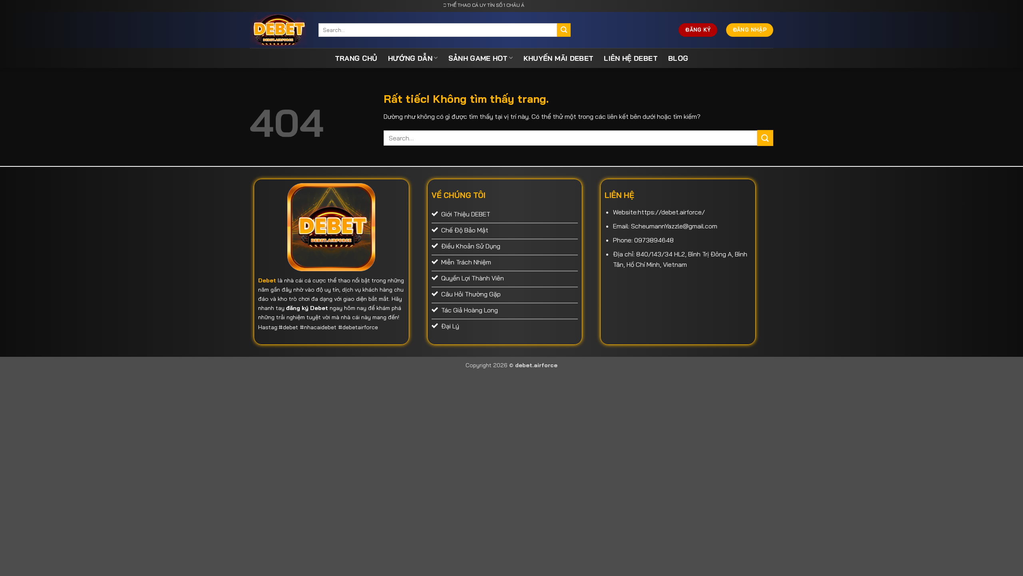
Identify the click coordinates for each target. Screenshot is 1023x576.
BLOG (678, 58)
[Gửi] (564, 30)
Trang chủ (356, 58)
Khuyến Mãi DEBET (558, 58)
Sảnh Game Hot (478, 58)
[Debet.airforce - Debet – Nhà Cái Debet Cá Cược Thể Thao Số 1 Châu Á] (278, 30)
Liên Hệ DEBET (631, 58)
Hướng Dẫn (410, 58)
